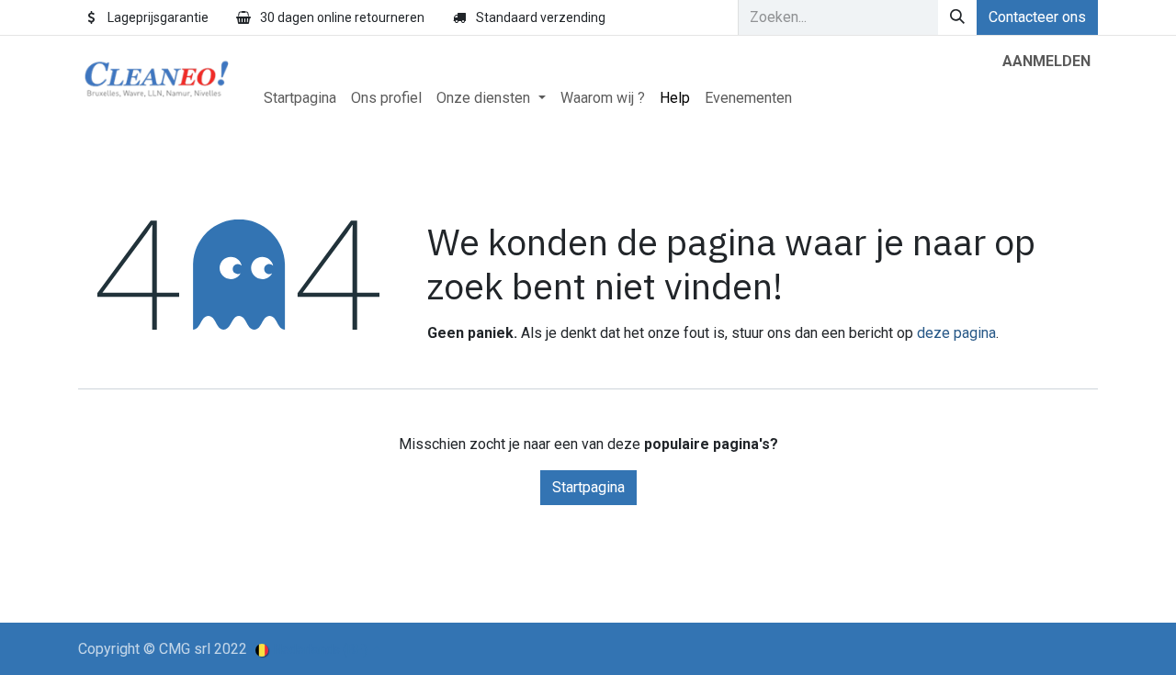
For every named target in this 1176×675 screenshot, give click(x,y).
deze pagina (956, 333)
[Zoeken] (957, 17)
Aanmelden (1046, 61)
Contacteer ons (1037, 17)
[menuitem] (300, 98)
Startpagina (588, 487)
